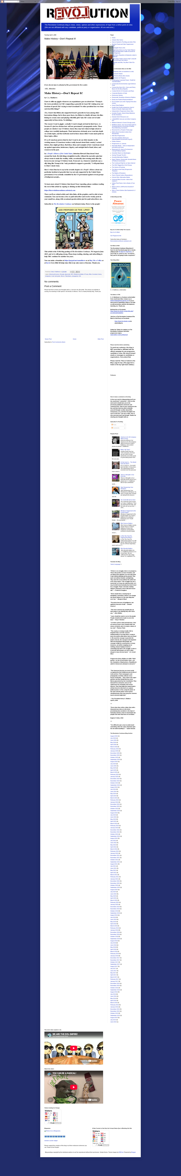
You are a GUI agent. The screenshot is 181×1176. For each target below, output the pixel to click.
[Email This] (71, 272)
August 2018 (114, 941)
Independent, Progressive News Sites (122, 111)
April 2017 (113, 975)
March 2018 (113, 951)
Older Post (101, 339)
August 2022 (114, 838)
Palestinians (68, 276)
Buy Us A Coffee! (115, 232)
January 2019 (114, 930)
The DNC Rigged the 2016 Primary (122, 165)
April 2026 (113, 744)
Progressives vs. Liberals (119, 143)
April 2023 (113, 821)
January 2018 (114, 956)
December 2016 (115, 983)
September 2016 (115, 990)
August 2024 (114, 787)
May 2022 (113, 845)
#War (90, 274)
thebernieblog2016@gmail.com (119, 301)
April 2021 (113, 872)
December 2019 (115, 906)
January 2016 (114, 1007)
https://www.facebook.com (122, 321)
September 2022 (115, 836)
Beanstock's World (117, 73)
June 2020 (113, 894)
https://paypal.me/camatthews (75, 260)
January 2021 (114, 879)
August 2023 (114, 813)
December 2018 (115, 932)
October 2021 (114, 859)
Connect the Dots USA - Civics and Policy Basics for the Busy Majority (123, 88)
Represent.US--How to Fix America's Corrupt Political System (122, 150)
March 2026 (113, 746)
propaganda (75, 276)
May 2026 (113, 742)
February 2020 (114, 902)
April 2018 (113, 949)
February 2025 (114, 774)
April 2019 (113, 924)
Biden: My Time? (125, 449)
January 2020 (114, 904)
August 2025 (114, 761)
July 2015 (113, 1020)
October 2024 (114, 783)
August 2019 (114, 915)
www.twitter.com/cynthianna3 (119, 335)
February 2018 (114, 953)
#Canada (62, 274)
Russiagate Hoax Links (118, 48)
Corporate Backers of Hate (119, 93)
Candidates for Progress (119, 78)
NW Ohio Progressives (118, 135)
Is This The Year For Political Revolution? (126, 536)
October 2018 (114, 936)
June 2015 (113, 1022)
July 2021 (113, 866)
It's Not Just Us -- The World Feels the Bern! (128, 462)
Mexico (63, 276)
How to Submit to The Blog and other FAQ (124, 42)
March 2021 (113, 874)
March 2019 (113, 926)
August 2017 (114, 966)
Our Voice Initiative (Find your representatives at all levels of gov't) (122, 138)
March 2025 (113, 772)
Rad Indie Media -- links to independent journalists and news (123, 146)
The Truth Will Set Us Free (128, 500)
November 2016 (115, 985)
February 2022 (114, 851)
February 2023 (114, 825)
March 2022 (113, 849)
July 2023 (113, 815)
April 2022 (113, 847)
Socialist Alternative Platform (120, 157)
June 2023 (113, 817)
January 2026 (114, 751)
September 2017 (115, 964)
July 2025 (113, 764)
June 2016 (113, 996)
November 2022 (115, 832)
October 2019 (114, 911)
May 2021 (113, 870)
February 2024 (114, 800)
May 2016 (113, 998)
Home (74, 339)
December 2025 (115, 753)
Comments (116, 428)
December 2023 (115, 804)
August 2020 (114, 889)
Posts (114, 424)
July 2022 (113, 840)
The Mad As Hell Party (125, 252)
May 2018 (113, 947)
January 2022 (114, 853)
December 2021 (115, 855)
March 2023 (113, 823)
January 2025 (114, 776)
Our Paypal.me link (115, 235)
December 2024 (115, 778)
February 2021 (114, 877)
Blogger (133, 1152)
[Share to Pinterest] (79, 272)
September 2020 (115, 887)
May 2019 (113, 921)
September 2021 (115, 862)
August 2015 (114, 1017)
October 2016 (114, 988)
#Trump (86, 274)
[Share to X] (75, 272)
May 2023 (113, 819)
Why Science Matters (127, 523)
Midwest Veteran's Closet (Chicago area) (123, 122)
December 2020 (115, 881)
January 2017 (114, 981)
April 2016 (113, 1000)
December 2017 (115, 958)
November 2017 (115, 960)
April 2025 (113, 770)
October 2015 (114, 1013)
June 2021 (113, 868)
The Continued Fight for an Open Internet (123, 163)
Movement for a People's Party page (122, 130)
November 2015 (115, 1011)
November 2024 (115, 781)
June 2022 (113, 842)
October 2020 (114, 885)
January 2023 (114, 827)
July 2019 (113, 917)
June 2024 (113, 791)
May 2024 (113, 793)
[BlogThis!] (73, 272)
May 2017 (113, 973)
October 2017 (114, 962)
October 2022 (114, 834)
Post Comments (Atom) (58, 342)
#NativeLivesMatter (79, 274)
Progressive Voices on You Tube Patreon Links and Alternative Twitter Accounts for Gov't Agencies (123, 51)
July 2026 (113, 738)
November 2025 (115, 755)
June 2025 (113, 766)
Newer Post (48, 339)
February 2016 (114, 1005)
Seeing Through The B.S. (119, 155)
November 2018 (115, 934)
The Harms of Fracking (118, 167)
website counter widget (51, 1140)
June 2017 (113, 970)
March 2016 (113, 1002)
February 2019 (114, 928)
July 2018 (113, 943)
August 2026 (114, 736)
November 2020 (115, 883)
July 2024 (113, 789)
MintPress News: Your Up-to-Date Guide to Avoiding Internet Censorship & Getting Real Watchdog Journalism (124, 126)
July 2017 (113, 968)
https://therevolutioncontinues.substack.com (59, 190)
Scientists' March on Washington (121, 153)
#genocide (67, 274)
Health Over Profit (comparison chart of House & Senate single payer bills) (123, 108)
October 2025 (114, 757)
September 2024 (115, 785)
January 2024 (114, 802)
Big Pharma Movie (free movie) (121, 76)
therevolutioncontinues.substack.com (120, 241)
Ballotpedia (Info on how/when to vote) (123, 71)
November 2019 (115, 909)
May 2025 (113, 768)
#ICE (72, 274)
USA (80, 276)
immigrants (48, 276)
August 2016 (114, 992)
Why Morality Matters (126, 548)
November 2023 (115, 806)
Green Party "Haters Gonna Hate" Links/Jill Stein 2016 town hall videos (124, 59)
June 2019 (113, 919)
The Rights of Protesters (119, 173)
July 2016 (113, 994)
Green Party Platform (118, 105)
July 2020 (113, 891)
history (99, 274)
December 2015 (115, 1009)
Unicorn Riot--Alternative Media (121, 177)
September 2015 (115, 1015)
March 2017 (113, 977)
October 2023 (114, 808)
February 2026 (114, 749)
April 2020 (113, 898)
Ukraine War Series (117, 40)
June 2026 (113, 740)
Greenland (95, 274)
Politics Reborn (116, 141)
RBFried (121, 1152)
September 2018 (115, 938)
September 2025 (115, 759)
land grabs (57, 276)
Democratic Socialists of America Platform (124, 97)
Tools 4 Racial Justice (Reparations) (122, 175)
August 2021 (114, 864)
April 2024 (113, 796)
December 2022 (115, 830)
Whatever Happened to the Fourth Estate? (128, 511)
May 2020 (113, 896)
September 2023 (115, 810)
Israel (52, 276)
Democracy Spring (117, 95)
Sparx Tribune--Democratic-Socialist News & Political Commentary (124, 160)
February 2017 (114, 979)
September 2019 (115, 913)
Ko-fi (48, 263)
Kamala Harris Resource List (120, 117)
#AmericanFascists (54, 274)
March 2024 (113, 798)
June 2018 (113, 945)
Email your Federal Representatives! (122, 99)
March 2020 (113, 900)
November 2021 (115, 857)
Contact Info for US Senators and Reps (123, 91)
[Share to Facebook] (77, 272)
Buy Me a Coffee (96, 260)
